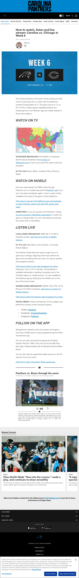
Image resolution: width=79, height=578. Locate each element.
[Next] (47, 408)
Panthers (32, 309)
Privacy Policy (39, 547)
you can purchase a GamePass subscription (33, 215)
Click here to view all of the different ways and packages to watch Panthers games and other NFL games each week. (38, 204)
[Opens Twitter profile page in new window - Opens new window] (25, 46)
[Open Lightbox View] (39, 401)
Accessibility (39, 551)
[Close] (75, 560)
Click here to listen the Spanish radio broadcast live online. (39, 297)
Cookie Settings (7, 573)
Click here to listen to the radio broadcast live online (37, 266)
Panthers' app (52, 190)
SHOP (68, 16)
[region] (39, 567)
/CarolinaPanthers (39, 313)
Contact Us (39, 554)
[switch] (61, 15)
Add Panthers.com (52, 498)
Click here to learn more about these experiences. (36, 362)
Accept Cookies (51, 574)
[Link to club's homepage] (4, 15)
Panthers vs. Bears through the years (37, 373)
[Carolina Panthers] (39, 537)
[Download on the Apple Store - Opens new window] (32, 528)
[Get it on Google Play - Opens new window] (46, 528)
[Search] (72, 15)
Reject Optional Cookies (67, 574)
